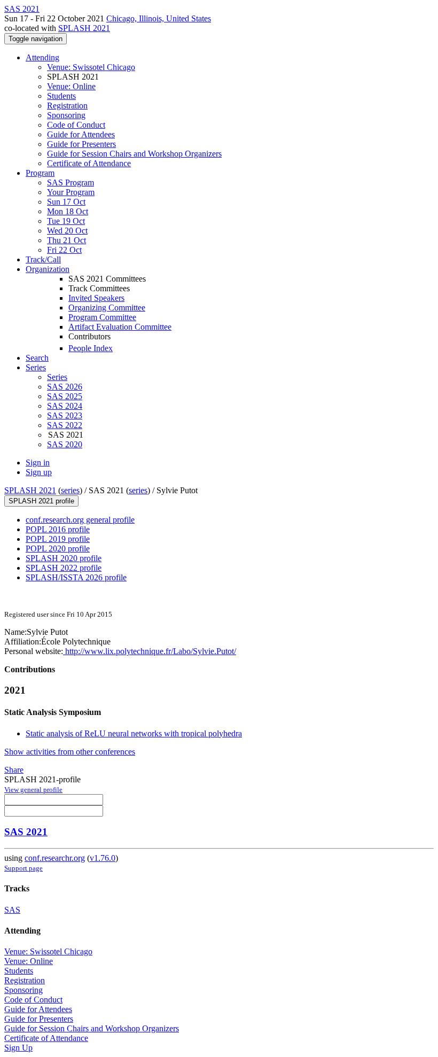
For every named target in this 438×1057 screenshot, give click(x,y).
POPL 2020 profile (58, 548)
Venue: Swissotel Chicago (91, 67)
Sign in (38, 462)
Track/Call (43, 259)
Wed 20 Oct (67, 230)
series (70, 490)
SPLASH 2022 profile (63, 567)
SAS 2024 (64, 405)
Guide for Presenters (81, 144)
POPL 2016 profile (58, 529)
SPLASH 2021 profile (41, 501)
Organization (47, 269)
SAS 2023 (64, 415)
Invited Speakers (96, 297)
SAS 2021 (26, 831)
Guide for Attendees (81, 134)
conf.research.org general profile (80, 519)
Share (14, 769)
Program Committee (102, 317)
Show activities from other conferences (69, 751)
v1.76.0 (102, 857)
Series (57, 377)
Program (40, 172)
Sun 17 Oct (66, 201)
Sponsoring (66, 115)
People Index (90, 348)
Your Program (71, 192)
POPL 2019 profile (58, 538)
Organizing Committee (106, 307)
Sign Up (18, 1047)
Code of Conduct (76, 124)
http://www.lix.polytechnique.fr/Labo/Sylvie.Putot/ (149, 651)
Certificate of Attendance (89, 163)
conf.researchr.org (55, 857)
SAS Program (70, 182)
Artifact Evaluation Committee (119, 326)
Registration (67, 105)
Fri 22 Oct (64, 249)
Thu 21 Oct (66, 240)
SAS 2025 (64, 396)
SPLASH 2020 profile (63, 558)
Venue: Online (71, 86)
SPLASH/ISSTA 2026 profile (76, 577)
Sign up (39, 472)
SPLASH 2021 (84, 28)
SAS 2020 (64, 444)
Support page (23, 868)
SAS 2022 (64, 425)
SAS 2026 (64, 386)
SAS (12, 909)
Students (61, 95)
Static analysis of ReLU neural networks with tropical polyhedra (134, 733)
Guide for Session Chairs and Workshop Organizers (134, 153)
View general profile (33, 790)
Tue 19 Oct (66, 221)
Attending (42, 57)
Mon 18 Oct (67, 211)
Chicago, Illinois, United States (158, 18)
